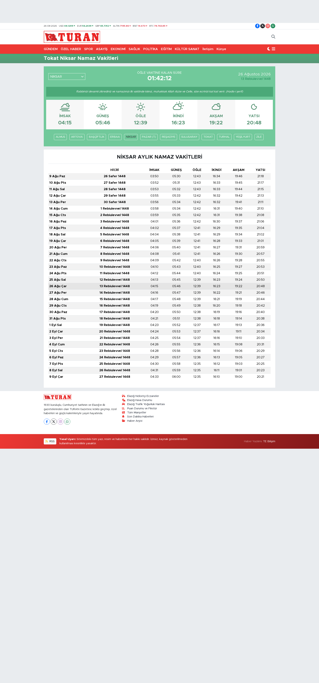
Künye (221, 49)
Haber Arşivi (134, 420)
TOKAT (208, 136)
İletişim (208, 49)
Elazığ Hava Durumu (139, 400)
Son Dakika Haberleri (140, 416)
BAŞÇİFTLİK (96, 136)
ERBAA (115, 136)
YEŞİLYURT (243, 136)
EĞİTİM (166, 49)
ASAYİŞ (102, 49)
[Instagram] (60, 422)
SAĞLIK (134, 49)
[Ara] (273, 37)
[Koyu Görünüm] (268, 49)
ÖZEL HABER (71, 49)
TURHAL (224, 136)
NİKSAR (131, 136)
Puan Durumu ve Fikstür (142, 408)
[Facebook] (47, 422)
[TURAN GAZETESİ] (72, 37)
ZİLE (259, 136)
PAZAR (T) (149, 136)
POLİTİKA (150, 49)
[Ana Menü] (273, 49)
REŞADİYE (168, 136)
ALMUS (60, 136)
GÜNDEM (51, 49)
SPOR (88, 49)
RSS (52, 441)
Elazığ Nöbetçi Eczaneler (143, 396)
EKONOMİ (118, 49)
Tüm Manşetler (136, 412)
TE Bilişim (269, 441)
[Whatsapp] (67, 422)
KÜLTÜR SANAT (187, 49)
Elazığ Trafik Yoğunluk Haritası (146, 404)
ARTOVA (77, 136)
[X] (54, 422)
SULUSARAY (189, 136)
